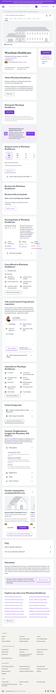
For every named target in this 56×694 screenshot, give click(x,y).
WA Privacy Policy (41, 681)
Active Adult (5, 654)
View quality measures (36, 248)
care (24, 18)
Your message (9, 334)
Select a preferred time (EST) (11, 162)
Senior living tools (41, 666)
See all (14, 15)
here (41, 2)
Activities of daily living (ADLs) (26, 671)
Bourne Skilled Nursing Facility (13, 596)
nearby (34, 18)
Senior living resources (24, 666)
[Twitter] (51, 691)
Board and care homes (42, 649)
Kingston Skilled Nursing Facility (13, 605)
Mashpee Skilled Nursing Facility (13, 608)
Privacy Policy (5, 681)
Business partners (41, 641)
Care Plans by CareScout (8, 666)
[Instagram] (48, 691)
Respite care (40, 651)
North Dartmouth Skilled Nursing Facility (16, 617)
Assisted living (5, 649)
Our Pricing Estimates (42, 638)
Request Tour (10, 170)
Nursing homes (40, 654)
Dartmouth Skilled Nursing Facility (14, 599)
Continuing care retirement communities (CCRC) (25, 655)
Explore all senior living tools (14, 421)
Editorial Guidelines (23, 641)
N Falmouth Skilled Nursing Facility (14, 614)
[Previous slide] (4, 155)
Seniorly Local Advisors (42, 668)
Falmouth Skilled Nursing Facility (38, 602)
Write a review (10, 208)
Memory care (5, 651)
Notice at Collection (23, 681)
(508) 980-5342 (21, 69)
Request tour (46, 57)
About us (4, 636)
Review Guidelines (6, 641)
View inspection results (10, 248)
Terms (20, 684)
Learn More (26, 238)
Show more (9, 621)
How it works (5, 668)
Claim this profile (43, 580)
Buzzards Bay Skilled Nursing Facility (39, 596)
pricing (15, 18)
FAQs (38, 18)
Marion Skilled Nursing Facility (37, 605)
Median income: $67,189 (14, 458)
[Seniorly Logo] (3, 6)
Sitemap (23, 691)
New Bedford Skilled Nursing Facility (39, 614)
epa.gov (16, 440)
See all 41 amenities (11, 395)
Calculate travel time (11, 58)
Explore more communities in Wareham (19, 533)
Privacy (15, 691)
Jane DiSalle (16, 318)
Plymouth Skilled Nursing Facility (38, 617)
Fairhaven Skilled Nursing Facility (14, 602)
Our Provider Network (24, 668)
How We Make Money (24, 638)
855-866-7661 (44, 6)
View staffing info (23, 246)
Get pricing (9, 112)
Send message (12, 348)
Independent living (23, 649)
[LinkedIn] (53, 691)
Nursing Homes (12, 270)
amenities (28, 18)
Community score (13, 62)
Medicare (39, 671)
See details (10, 527)
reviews (20, 18)
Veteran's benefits (6, 671)
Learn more (30, 133)
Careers (39, 636)
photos (6, 18)
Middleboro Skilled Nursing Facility (14, 611)
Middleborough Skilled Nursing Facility (39, 611)
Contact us (21, 636)
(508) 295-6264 (9, 69)
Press (3, 638)
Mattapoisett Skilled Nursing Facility (39, 608)
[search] (36, 6)
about (10, 18)
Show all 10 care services (13, 292)
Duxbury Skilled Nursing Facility (38, 599)
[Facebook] (45, 691)
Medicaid (4, 673)
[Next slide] (34, 155)
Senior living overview (7, 658)
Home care (21, 651)
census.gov (9, 440)
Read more (9, 94)
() (12, 324)
